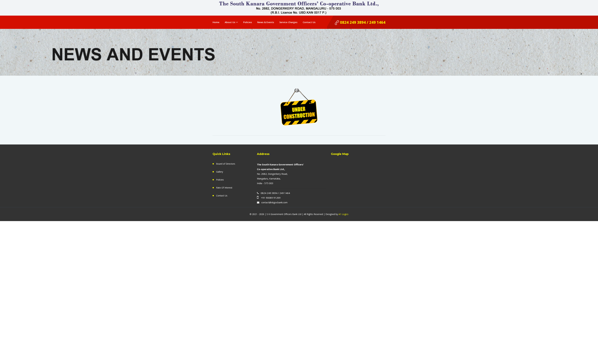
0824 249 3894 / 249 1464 (362, 22)
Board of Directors (225, 163)
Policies (247, 22)
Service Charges (288, 22)
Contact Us (309, 22)
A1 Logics (343, 214)
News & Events (265, 22)
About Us (230, 22)
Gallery (219, 171)
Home (216, 22)
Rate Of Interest (224, 187)
